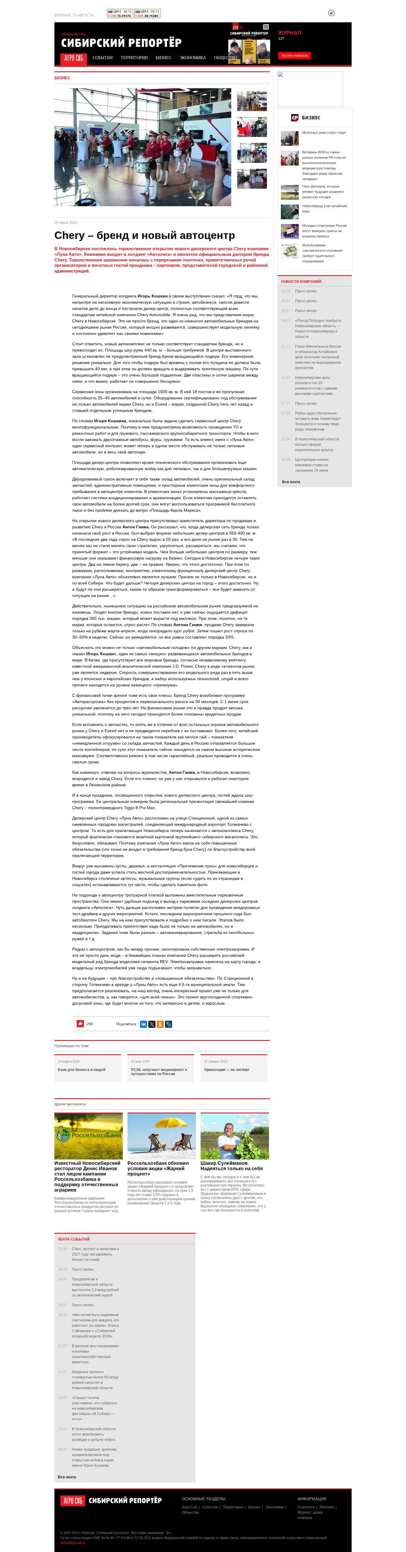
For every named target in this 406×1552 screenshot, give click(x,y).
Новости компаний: (301, 282)
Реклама (327, 1507)
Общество (225, 58)
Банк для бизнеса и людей (81, 1070)
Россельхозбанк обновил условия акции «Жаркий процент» (158, 1168)
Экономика (193, 58)
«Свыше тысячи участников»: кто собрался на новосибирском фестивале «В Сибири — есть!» (94, 1408)
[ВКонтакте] (143, 1024)
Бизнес (163, 58)
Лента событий (74, 1239)
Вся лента (67, 1477)
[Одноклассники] (160, 1024)
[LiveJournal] (168, 1024)
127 (281, 39)
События (103, 58)
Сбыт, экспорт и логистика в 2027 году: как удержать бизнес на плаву (95, 1254)
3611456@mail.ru (72, 1543)
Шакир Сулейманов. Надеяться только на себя (232, 1166)
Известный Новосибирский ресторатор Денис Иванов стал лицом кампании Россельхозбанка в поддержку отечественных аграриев (87, 1176)
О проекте (306, 1507)
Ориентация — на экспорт (227, 1070)
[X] (151, 1024)
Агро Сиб (73, 57)
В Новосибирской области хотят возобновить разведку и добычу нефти (94, 1434)
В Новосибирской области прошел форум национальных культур (317, 444)
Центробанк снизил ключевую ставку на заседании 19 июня (311, 465)
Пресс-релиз (83, 1269)
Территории (134, 58)
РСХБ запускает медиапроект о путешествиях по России (159, 1072)
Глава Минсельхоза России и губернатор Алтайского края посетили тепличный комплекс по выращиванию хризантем (318, 357)
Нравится (80, 1023)
